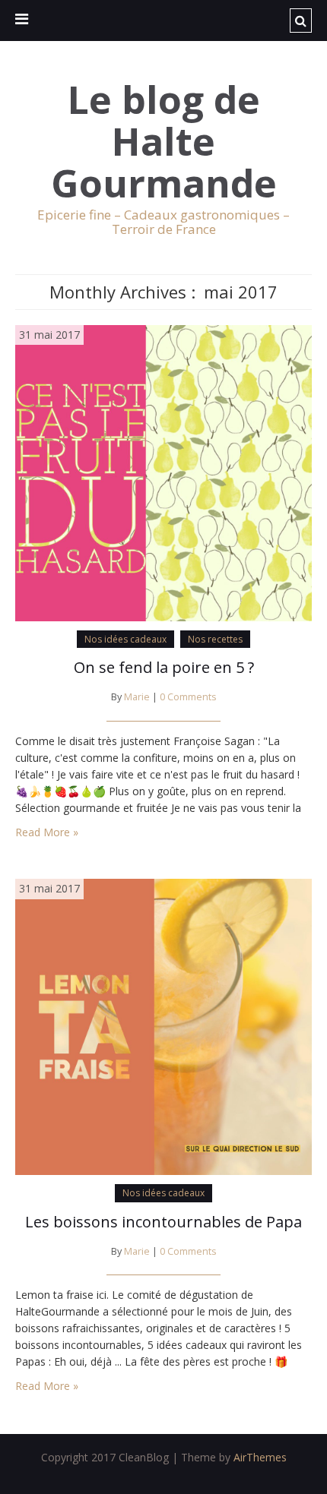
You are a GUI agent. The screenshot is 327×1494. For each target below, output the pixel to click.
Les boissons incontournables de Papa (163, 1221)
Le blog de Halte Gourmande (164, 141)
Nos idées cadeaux (125, 639)
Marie (137, 696)
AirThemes (260, 1457)
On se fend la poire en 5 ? (164, 667)
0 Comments (188, 696)
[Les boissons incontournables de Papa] (163, 1026)
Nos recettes (215, 639)
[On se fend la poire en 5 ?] (163, 471)
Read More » (46, 832)
